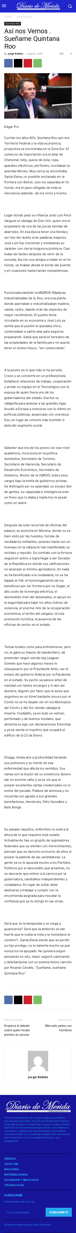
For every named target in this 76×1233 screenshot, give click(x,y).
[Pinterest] (28, 63)
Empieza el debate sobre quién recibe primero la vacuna (17, 1030)
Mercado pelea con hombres (58, 1028)
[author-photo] (38, 1071)
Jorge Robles (15, 53)
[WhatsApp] (37, 63)
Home (8, 17)
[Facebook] (8, 63)
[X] (18, 63)
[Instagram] (11, 1147)
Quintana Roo (24, 17)
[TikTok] (18, 1147)
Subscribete (58, 1212)
